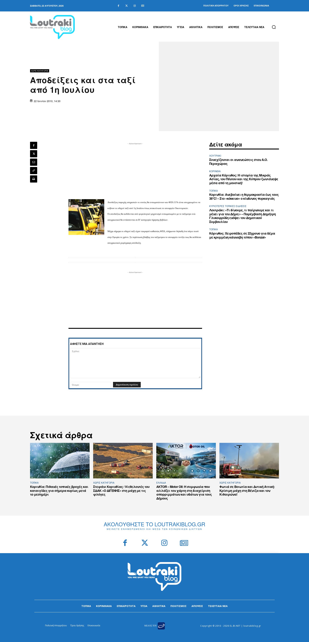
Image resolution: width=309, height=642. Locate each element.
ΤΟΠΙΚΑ (213, 190)
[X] (33, 153)
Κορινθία (215, 171)
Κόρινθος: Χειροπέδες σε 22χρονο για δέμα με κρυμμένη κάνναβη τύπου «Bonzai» (242, 235)
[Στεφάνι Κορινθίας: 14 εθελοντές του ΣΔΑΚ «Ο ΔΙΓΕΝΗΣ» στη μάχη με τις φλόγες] (123, 461)
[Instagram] (134, 6)
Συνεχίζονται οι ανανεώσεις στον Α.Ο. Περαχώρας (238, 161)
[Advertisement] (135, 171)
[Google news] (142, 6)
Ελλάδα (161, 482)
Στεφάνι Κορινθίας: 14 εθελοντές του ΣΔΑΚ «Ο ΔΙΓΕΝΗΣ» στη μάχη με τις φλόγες (121, 490)
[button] (274, 27)
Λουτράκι (215, 155)
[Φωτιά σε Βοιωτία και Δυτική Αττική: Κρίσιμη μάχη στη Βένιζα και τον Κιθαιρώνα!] (249, 461)
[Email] (33, 162)
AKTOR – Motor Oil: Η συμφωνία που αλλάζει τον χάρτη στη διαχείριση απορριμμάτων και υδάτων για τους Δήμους (184, 492)
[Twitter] (126, 6)
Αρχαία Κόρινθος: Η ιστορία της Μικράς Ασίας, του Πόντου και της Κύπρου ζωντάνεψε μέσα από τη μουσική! (243, 179)
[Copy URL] (33, 170)
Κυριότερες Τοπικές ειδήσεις (227, 206)
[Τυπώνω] (33, 179)
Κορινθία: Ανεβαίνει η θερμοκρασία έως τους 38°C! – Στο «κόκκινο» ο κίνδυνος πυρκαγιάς (244, 196)
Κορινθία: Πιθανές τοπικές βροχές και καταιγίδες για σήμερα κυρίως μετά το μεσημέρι (59, 490)
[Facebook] (118, 6)
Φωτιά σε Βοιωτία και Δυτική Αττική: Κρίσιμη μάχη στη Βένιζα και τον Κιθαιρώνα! (247, 490)
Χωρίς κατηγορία (39, 70)
